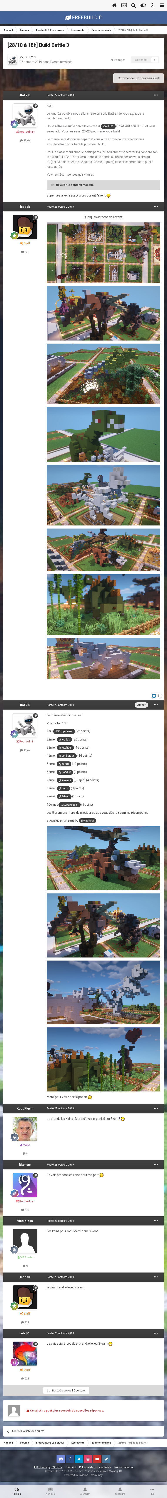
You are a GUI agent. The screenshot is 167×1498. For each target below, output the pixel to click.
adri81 (25, 1333)
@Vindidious (67, 755)
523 (26, 1378)
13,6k (26, 140)
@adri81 (108, 126)
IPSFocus (56, 1467)
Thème (69, 1467)
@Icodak (64, 739)
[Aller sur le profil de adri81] (25, 1354)
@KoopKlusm (64, 731)
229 (26, 252)
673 (26, 1210)
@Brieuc (64, 796)
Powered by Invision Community (83, 1475)
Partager (119, 59)
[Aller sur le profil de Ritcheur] (25, 1185)
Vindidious (25, 1221)
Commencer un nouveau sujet (138, 78)
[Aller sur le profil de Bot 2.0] (12, 60)
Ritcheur (25, 1164)
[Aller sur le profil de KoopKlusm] (25, 1129)
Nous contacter (123, 1467)
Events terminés (61, 62)
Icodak (25, 206)
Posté (60, 95)
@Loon (63, 788)
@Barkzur (65, 772)
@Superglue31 (69, 804)
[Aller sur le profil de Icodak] (25, 227)
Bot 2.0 (30, 57)
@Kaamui (65, 780)
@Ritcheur (65, 747)
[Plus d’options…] (156, 95)
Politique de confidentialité (95, 1467)
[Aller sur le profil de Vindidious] (25, 1241)
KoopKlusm (25, 1108)
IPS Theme (40, 1467)
